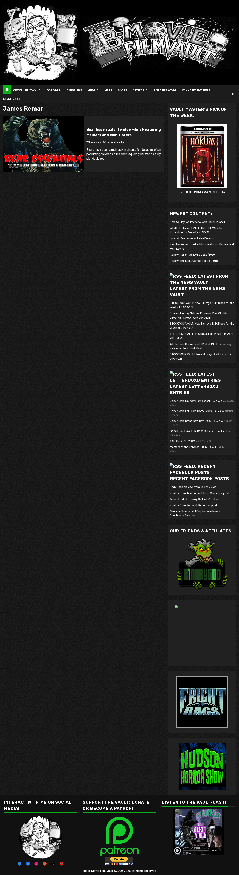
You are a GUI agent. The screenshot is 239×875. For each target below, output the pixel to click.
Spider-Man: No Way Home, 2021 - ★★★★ (196, 401)
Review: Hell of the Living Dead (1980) (193, 254)
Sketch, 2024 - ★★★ (182, 441)
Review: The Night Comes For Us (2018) (194, 261)
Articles (53, 89)
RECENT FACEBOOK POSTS (199, 478)
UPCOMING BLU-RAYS (196, 89)
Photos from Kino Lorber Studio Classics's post (199, 493)
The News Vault (164, 89)
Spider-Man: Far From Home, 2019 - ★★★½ (197, 411)
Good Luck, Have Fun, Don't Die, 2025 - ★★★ (197, 431)
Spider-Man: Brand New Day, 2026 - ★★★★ (196, 421)
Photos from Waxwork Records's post (193, 505)
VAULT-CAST (11, 98)
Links (91, 89)
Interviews (74, 89)
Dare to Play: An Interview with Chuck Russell (197, 222)
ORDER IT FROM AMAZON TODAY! (202, 192)
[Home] (7, 89)
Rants (122, 89)
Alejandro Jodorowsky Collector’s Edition (195, 499)
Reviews (139, 89)
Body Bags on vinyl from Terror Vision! (193, 487)
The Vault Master (115, 142)
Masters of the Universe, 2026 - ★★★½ (194, 447)
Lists (108, 89)
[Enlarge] (57, 821)
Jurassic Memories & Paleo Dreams (192, 238)
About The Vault (25, 89)
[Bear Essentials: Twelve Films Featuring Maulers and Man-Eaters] (43, 144)
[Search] (233, 94)
